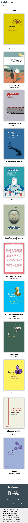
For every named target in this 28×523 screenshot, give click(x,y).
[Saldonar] (14, 487)
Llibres (5, 6)
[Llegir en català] (14, 494)
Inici (2, 6)
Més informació (16, 521)
